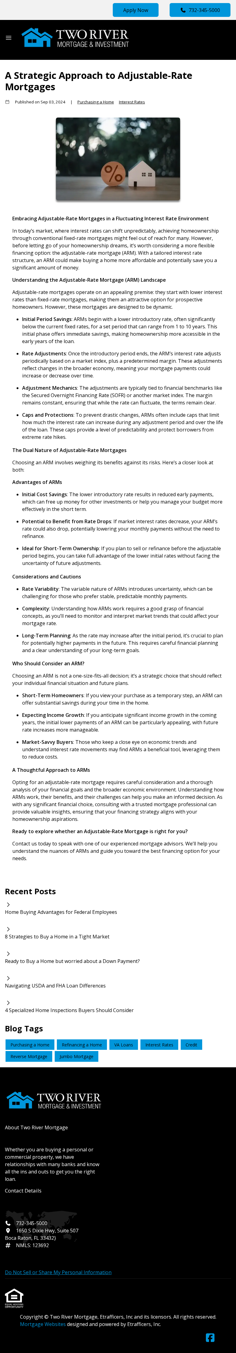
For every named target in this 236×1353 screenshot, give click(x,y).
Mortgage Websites (43, 1324)
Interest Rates (132, 102)
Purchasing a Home (95, 102)
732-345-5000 (204, 10)
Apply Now (135, 10)
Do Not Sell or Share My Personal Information (58, 1272)
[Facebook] (210, 1338)
